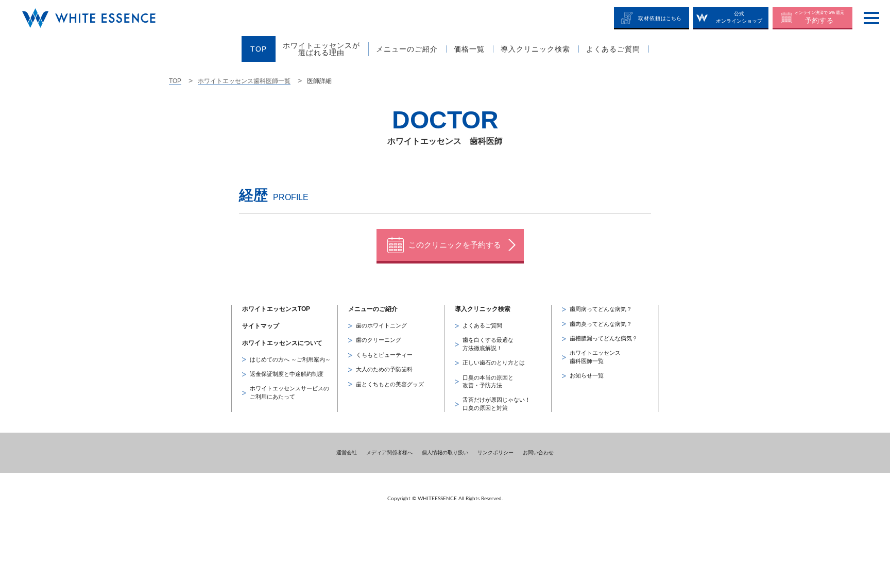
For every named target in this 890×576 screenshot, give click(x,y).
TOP (175, 81)
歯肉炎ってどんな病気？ (601, 324)
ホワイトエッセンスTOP (276, 308)
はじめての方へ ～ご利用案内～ (290, 359)
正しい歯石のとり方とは (494, 362)
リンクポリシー (495, 452)
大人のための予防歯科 (384, 369)
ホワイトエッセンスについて (282, 343)
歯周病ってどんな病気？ (601, 309)
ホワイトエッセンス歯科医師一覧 (244, 81)
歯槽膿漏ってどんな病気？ (604, 338)
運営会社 (346, 452)
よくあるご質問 (482, 325)
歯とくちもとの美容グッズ (390, 384)
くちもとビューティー (384, 355)
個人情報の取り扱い (445, 452)
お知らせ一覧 (587, 375)
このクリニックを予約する (454, 244)
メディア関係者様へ (389, 452)
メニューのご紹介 (373, 308)
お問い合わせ (538, 452)
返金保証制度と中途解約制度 (286, 374)
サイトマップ (260, 326)
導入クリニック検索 (482, 308)
